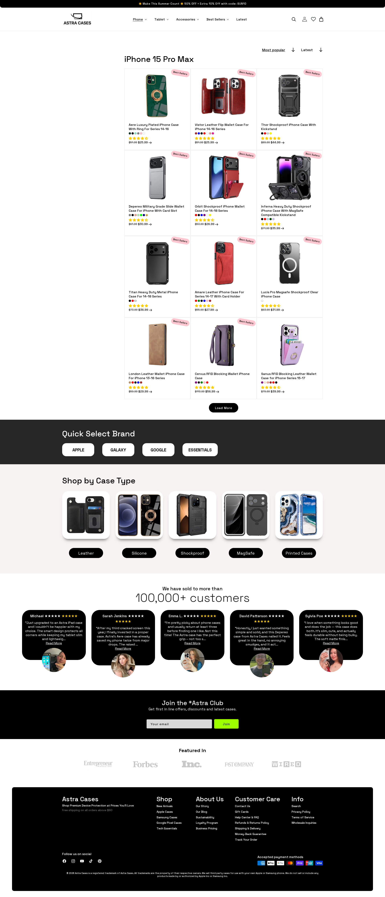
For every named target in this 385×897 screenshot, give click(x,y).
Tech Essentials (167, 828)
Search (296, 806)
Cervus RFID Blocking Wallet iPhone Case (222, 376)
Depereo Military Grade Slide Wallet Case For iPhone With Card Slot (156, 208)
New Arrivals (165, 806)
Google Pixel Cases (169, 823)
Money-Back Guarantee (250, 834)
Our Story (202, 806)
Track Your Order (246, 839)
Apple (78, 450)
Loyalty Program (207, 823)
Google (158, 450)
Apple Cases (165, 811)
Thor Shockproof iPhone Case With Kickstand (288, 126)
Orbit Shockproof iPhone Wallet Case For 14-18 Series (220, 208)
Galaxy (118, 450)
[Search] (293, 19)
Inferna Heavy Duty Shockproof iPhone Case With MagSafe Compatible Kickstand (286, 210)
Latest (307, 49)
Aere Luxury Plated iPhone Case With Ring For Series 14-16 (154, 126)
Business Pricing (206, 828)
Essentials (200, 450)
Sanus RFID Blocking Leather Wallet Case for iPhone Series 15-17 (288, 376)
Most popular (273, 49)
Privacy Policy (301, 811)
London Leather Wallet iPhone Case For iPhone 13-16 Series (157, 376)
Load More (223, 408)
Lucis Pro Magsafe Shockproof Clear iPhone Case (289, 294)
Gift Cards (242, 811)
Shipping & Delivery (247, 828)
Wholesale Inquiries (304, 823)
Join (226, 724)
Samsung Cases (167, 817)
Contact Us (242, 806)
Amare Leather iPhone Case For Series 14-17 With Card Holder (219, 294)
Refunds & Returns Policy (252, 823)
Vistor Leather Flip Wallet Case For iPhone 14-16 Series (222, 126)
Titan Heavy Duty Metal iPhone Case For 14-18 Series (153, 294)
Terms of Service (303, 817)
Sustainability (205, 817)
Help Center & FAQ (247, 817)
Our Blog (201, 811)
